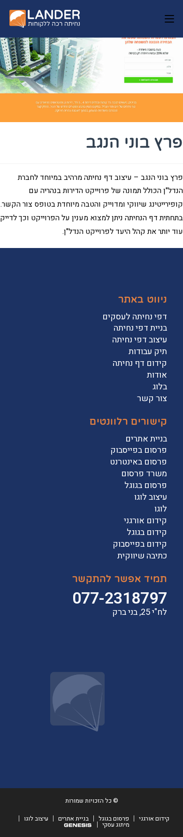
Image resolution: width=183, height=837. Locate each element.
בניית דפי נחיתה (140, 328)
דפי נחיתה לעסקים (134, 316)
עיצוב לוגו (150, 497)
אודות (157, 375)
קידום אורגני (145, 520)
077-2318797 (119, 598)
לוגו (160, 509)
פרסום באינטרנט (138, 462)
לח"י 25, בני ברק (139, 612)
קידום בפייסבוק (140, 544)
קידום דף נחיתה (140, 363)
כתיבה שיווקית (142, 556)
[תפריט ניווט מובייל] (169, 18)
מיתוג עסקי (116, 824)
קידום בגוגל (147, 532)
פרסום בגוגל (145, 485)
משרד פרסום (144, 473)
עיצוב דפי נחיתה (139, 339)
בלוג (159, 386)
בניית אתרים (146, 439)
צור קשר (152, 398)
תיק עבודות (148, 351)
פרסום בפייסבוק (138, 450)
